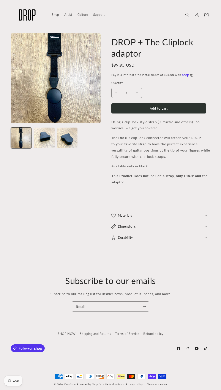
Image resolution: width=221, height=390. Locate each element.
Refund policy (153, 334)
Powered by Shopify (89, 384)
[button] (187, 15)
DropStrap (70, 384)
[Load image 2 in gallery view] (44, 138)
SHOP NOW (67, 334)
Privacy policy (134, 384)
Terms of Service (127, 334)
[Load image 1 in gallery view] (21, 138)
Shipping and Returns (95, 334)
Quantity (117, 83)
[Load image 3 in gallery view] (67, 138)
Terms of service (157, 384)
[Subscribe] (144, 306)
